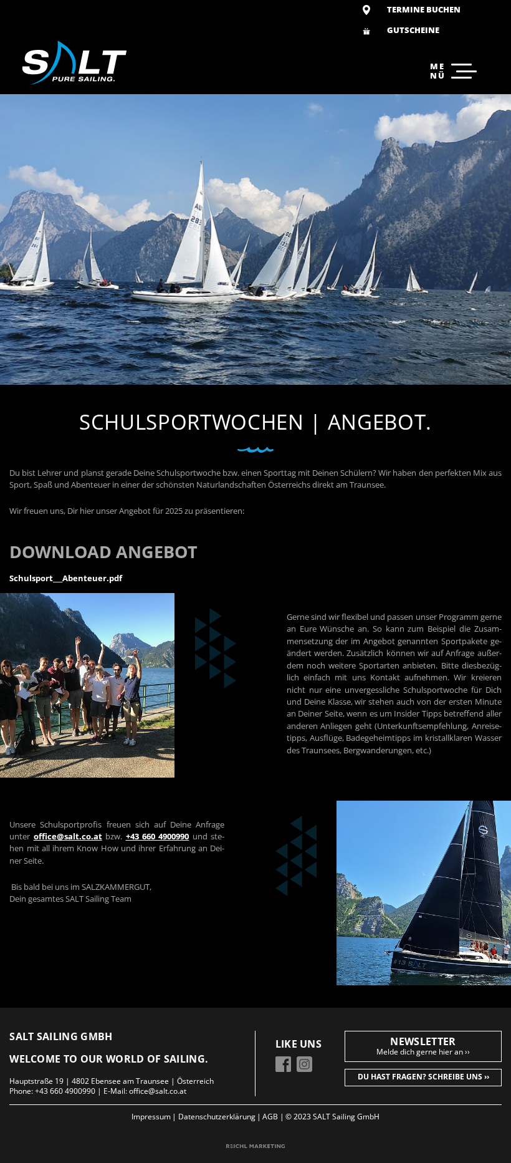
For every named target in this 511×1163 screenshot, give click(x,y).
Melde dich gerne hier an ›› (423, 1051)
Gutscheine (413, 30)
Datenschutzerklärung (217, 1117)
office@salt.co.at (157, 1091)
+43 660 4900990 (65, 1091)
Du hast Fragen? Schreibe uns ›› (423, 1076)
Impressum (151, 1117)
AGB (270, 1117)
